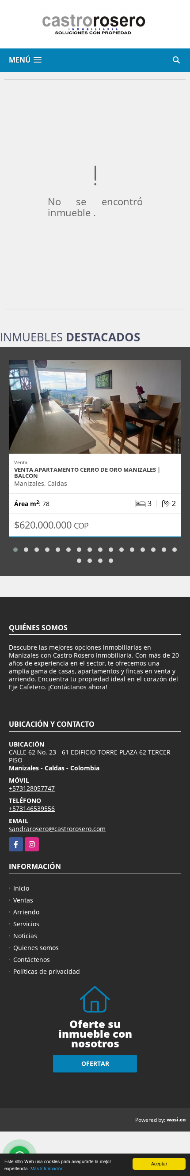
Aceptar (159, 1163)
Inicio (21, 888)
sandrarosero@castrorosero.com (57, 829)
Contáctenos (31, 959)
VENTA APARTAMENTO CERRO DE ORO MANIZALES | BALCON (87, 472)
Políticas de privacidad (46, 971)
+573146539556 (32, 808)
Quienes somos (36, 947)
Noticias (25, 936)
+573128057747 (32, 788)
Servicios (26, 924)
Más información (47, 1168)
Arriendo (26, 912)
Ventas (23, 900)
